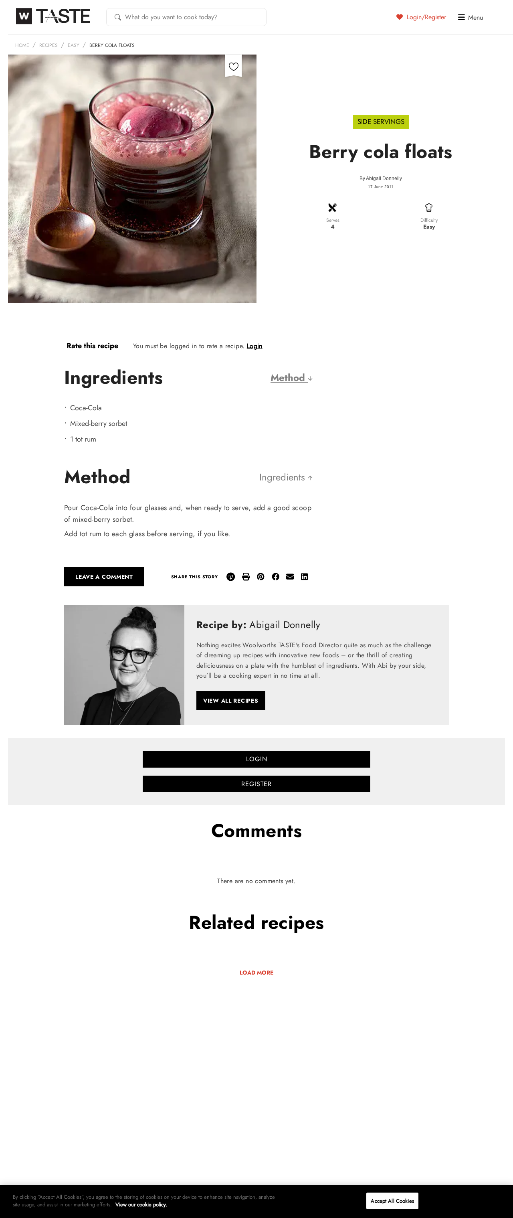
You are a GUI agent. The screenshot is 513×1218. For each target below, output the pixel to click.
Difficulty (429, 220)
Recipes (48, 45)
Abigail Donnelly (384, 178)
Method (289, 377)
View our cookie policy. (141, 1204)
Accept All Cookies (392, 1201)
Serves (332, 220)
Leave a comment (104, 577)
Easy (73, 45)
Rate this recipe (92, 345)
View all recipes (231, 701)
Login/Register (425, 17)
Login (255, 346)
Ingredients (283, 477)
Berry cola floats (112, 45)
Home (22, 45)
